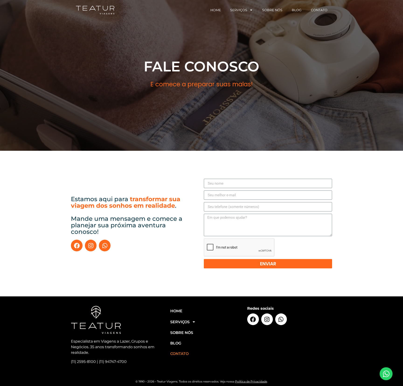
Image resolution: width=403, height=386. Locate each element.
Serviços (238, 10)
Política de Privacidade (251, 381)
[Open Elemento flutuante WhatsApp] (386, 373)
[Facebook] (77, 245)
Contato (319, 10)
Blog (297, 10)
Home (215, 10)
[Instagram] (91, 245)
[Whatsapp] (105, 245)
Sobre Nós (272, 10)
